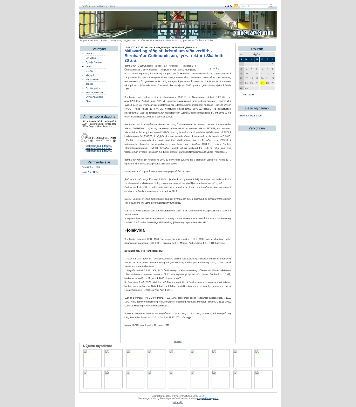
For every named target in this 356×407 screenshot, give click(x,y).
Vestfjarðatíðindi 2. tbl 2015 (98, 148)
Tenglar (89, 84)
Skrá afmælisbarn (94, 92)
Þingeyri (90, 75)
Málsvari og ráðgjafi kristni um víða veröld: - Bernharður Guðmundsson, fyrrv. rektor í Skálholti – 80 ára (175, 56)
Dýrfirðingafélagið (94, 97)
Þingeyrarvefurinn (89, 40)
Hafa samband (98, 6)
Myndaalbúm (92, 79)
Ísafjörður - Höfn (90, 172)
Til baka (178, 341)
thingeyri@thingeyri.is (208, 398)
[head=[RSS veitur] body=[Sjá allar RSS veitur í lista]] (236, 7)
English (111, 6)
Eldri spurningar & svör (250, 115)
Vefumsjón (178, 402)
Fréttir (104, 40)
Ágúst (257, 54)
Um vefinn (91, 58)
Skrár (88, 101)
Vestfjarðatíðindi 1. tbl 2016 (98, 146)
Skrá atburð (248, 94)
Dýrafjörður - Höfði (91, 167)
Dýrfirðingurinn (93, 88)
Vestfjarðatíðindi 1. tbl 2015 (98, 151)
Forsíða (84, 6)
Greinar (89, 71)
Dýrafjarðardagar (94, 62)
